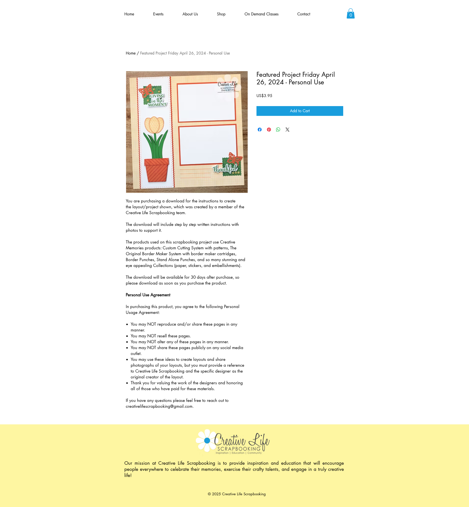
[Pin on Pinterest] (269, 129)
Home (131, 53)
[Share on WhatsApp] (278, 129)
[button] (350, 13)
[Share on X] (287, 129)
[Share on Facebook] (260, 129)
